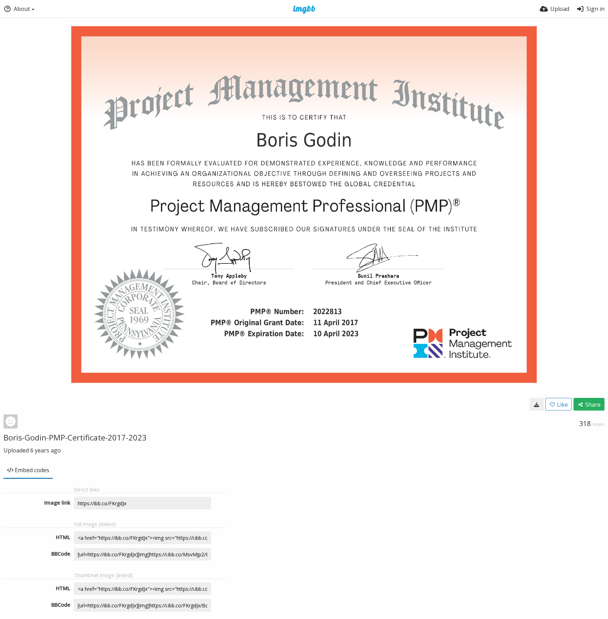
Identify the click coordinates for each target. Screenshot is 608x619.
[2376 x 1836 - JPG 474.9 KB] (537, 404)
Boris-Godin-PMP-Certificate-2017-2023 (75, 437)
